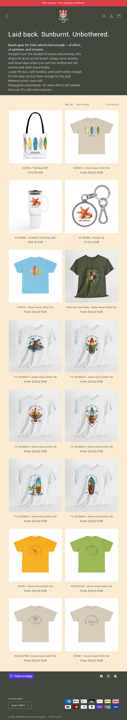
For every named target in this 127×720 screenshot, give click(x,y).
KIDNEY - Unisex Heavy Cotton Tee (91, 656)
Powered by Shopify (37, 717)
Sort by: (69, 104)
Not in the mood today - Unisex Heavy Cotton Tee (91, 307)
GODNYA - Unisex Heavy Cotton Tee (91, 168)
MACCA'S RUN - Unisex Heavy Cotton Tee (35, 656)
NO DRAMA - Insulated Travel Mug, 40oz (35, 237)
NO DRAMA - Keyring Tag (91, 237)
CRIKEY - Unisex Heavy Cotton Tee (35, 586)
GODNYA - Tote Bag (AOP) (35, 168)
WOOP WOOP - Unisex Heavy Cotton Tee (91, 586)
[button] (7, 16)
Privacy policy (55, 717)
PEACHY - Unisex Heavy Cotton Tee (35, 307)
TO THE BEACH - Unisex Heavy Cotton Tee (35, 377)
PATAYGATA (21, 717)
